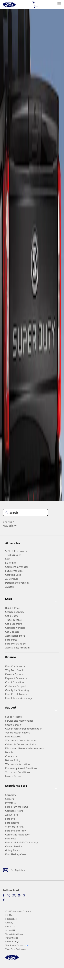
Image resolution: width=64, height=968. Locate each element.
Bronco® (9, 522)
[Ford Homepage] (12, 959)
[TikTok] (4, 899)
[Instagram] (19, 895)
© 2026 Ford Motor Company (18, 911)
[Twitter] (8, 895)
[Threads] (24, 895)
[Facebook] (4, 895)
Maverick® (10, 525)
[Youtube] (14, 895)
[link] (9, 915)
